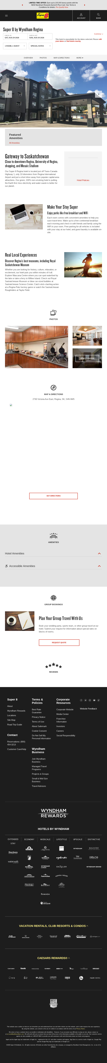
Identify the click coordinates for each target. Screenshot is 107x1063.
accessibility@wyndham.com (15, 1034)
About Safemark (39, 726)
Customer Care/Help (16, 749)
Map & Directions (62, 58)
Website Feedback (88, 708)
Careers (60, 731)
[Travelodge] (29, 885)
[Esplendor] (61, 858)
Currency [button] (97, 34)
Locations (11, 715)
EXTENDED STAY (13, 841)
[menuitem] (6, 15)
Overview (28, 58)
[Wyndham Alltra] (61, 885)
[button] (22, 5)
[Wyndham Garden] (45, 867)
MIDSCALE (45, 839)
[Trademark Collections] (77, 858)
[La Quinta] (45, 849)
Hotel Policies (83, 180)
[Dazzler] (61, 867)
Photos (43, 58)
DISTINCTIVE (94, 839)
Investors (60, 726)
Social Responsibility (65, 735)
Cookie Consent (39, 731)
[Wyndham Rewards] (53, 813)
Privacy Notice (38, 717)
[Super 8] (29, 858)
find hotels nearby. (73, 41)
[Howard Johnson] (29, 876)
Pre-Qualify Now (62, 7)
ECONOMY (29, 839)
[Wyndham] (77, 849)
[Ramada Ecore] (45, 903)
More (79, 58)
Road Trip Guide (14, 724)
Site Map (11, 720)
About (10, 706)
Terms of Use (38, 721)
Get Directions (54, 496)
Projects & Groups (40, 774)
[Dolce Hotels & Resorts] (94, 858)
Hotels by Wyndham (53, 828)
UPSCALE (77, 839)
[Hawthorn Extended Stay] (13, 853)
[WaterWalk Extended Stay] (13, 862)
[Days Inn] (29, 849)
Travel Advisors (39, 786)
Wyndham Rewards (16, 711)
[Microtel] (29, 867)
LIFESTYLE (61, 839)
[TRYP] (61, 849)
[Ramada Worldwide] (45, 894)
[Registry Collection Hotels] (94, 849)
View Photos (87, 358)
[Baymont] (45, 885)
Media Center (62, 714)
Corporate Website (64, 709)
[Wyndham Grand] (94, 867)
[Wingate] (45, 858)
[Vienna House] (61, 876)
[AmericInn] (45, 876)
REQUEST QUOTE (59, 643)
